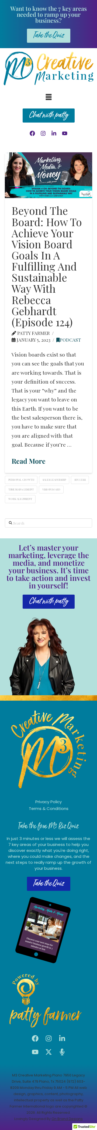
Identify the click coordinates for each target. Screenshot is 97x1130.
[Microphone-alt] (62, 1052)
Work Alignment (20, 499)
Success (80, 480)
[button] (48, 97)
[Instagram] (43, 133)
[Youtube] (64, 133)
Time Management (21, 489)
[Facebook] (32, 133)
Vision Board (51, 489)
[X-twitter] (48, 1052)
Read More (29, 460)
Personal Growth (21, 480)
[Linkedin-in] (53, 133)
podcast (70, 340)
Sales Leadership (54, 480)
